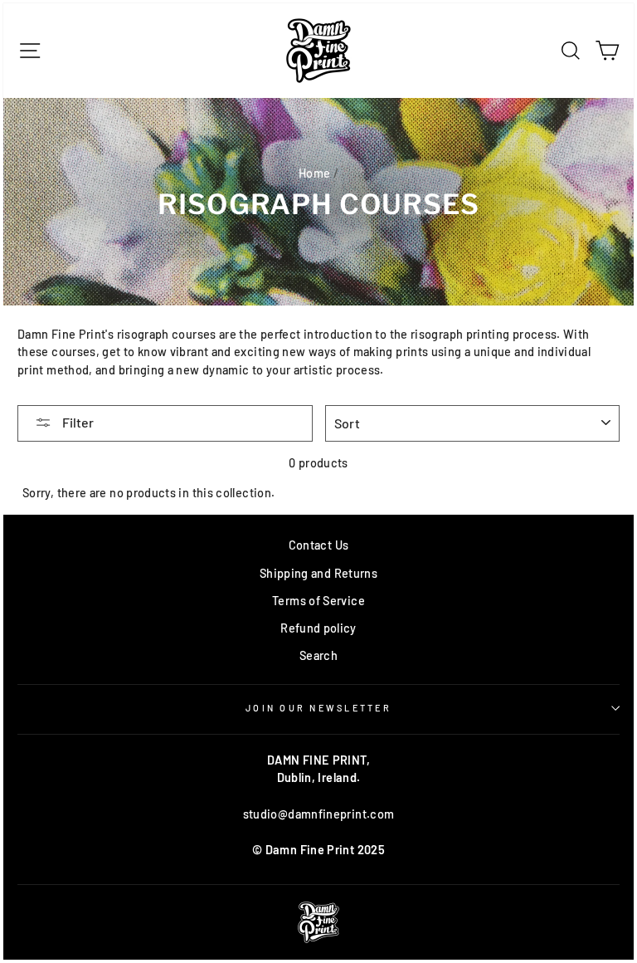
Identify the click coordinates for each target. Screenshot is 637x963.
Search (318, 655)
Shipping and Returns (318, 573)
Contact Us (319, 545)
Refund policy (318, 628)
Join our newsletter (318, 707)
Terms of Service (318, 601)
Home (314, 173)
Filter (77, 422)
